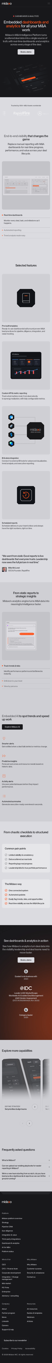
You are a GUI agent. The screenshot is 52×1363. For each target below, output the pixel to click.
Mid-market (6, 1283)
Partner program (8, 1313)
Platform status (8, 1251)
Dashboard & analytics (10, 1243)
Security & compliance (36, 1272)
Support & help (8, 1329)
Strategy (5, 1222)
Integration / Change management (10, 1278)
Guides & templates (34, 1313)
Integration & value (9, 1235)
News (4, 1317)
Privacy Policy (16, 1348)
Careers (5, 1325)
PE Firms (5, 1287)
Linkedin (5, 1321)
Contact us (31, 1277)
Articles (30, 1321)
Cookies (5, 1348)
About (4, 1309)
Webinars (30, 1317)
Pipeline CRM (7, 1226)
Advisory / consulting (10, 1295)
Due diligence (7, 1230)
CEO (4, 1264)
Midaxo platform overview (12, 1218)
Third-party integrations (11, 1239)
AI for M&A (6, 1247)
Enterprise (6, 1291)
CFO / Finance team (10, 1268)
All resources (32, 1309)
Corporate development (11, 1272)
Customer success (34, 1268)
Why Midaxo (32, 1264)
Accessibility (30, 1348)
